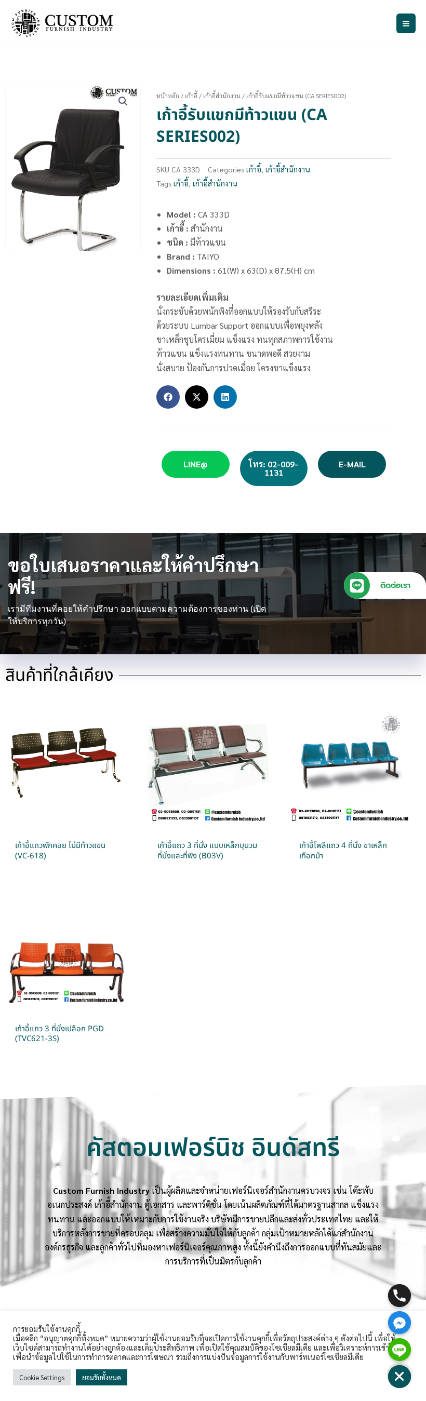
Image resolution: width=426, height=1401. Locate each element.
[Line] (399, 1349)
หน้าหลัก (167, 95)
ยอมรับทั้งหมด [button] (101, 1377)
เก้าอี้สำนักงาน (222, 95)
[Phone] (399, 1295)
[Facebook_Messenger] (399, 1322)
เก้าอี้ (191, 95)
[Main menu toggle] (406, 23)
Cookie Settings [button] (41, 1377)
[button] (123, 101)
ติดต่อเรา (395, 585)
